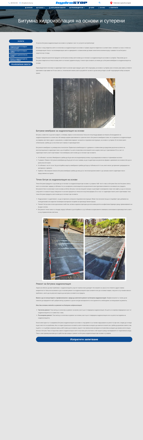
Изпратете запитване (84, 339)
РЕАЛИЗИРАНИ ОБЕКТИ (20, 64)
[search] (99, 2)
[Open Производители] (84, 8)
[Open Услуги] (44, 8)
